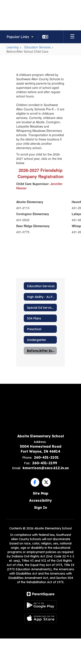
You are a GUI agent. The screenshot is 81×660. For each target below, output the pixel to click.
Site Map (40, 493)
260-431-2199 (44, 463)
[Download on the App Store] (40, 618)
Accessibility (40, 500)
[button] (20, 36)
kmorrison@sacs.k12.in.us (46, 468)
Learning (12, 47)
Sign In (40, 507)
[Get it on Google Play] (40, 605)
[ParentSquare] (40, 594)
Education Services (37, 47)
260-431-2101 (46, 457)
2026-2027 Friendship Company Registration (40, 173)
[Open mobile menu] (72, 36)
